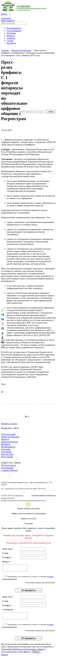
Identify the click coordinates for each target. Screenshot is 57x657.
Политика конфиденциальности (44, 495)
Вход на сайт (7, 454)
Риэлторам (6, 452)
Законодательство (9, 442)
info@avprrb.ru (8, 20)
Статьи (10, 40)
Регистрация (6, 18)
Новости (11, 35)
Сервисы (11, 38)
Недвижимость (14, 28)
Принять (36, 652)
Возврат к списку (9, 423)
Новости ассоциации (21, 50)
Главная (5, 50)
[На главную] (23, 10)
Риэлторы (11, 33)
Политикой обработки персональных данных (22, 649)
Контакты (11, 43)
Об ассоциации (14, 30)
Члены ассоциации (10, 437)
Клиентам (6, 449)
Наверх (4, 654)
